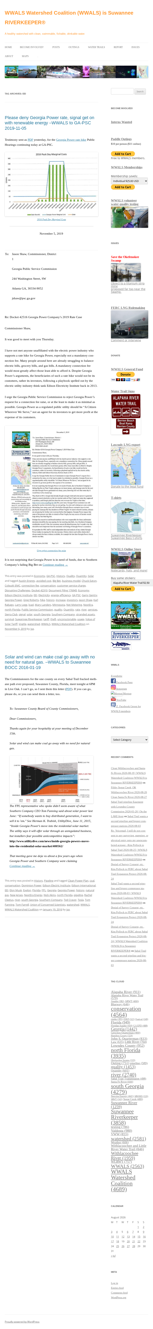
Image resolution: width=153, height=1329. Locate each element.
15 (138, 1236)
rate (77, 609)
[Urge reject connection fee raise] (51, 546)
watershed (33, 624)
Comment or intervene (126, 340)
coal (92, 880)
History (60, 576)
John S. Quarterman (129, 1039)
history (50, 600)
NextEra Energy (33, 895)
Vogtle (22, 624)
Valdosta (121, 1131)
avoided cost (43, 581)
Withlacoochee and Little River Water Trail (128, 1147)
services (92, 609)
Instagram (121, 688)
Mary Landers (43, 605)
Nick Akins (50, 895)
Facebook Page (124, 682)
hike (42, 600)
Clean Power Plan (78, 880)
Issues (135, 47)
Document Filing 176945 (63, 590)
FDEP (129, 1019)
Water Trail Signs (123, 391)
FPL (44, 890)
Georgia (51, 890)
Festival (141, 1019)
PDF (30, 139)
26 (123, 1246)
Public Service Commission (37, 609)
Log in (114, 1283)
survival (9, 619)
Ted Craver (70, 900)
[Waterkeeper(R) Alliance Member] (121, 648)
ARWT (132, 1001)
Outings (74, 47)
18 (117, 1241)
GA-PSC (50, 576)
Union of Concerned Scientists (48, 904)
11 (117, 1236)
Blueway (120, 1004)
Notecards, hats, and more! (129, 570)
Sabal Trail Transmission (128, 1078)
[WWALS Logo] (126, 628)
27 (128, 1246)
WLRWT (121, 1162)
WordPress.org (118, 1297)
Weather (120, 1142)
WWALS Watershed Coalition (68, 624)
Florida (36, 890)
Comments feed (119, 1292)
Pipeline (48, 880)
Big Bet (57, 581)
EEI (35, 595)
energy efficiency (61, 595)
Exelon (27, 890)
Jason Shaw (85, 600)
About (9, 56)
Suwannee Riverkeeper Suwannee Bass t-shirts (126, 536)
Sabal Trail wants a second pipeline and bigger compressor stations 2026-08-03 (129, 821)
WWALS (45, 624)
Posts (56, 47)
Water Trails (96, 47)
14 (133, 1236)
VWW (119, 1134)
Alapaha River (125, 992)
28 (133, 1246)
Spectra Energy (122, 1096)
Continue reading (55, 564)
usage (80, 619)
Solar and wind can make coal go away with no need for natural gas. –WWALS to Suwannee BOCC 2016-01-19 (50, 662)
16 (144, 1236)
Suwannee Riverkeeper (28, 619)
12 (123, 1236)
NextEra (88, 605)
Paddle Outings (121, 139)
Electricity (44, 595)
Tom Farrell (22, 904)
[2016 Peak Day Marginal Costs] (51, 215)
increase (61, 600)
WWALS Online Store (126, 549)
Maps (25, 56)
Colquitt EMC (12, 585)
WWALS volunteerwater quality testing (124, 202)
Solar (91, 576)
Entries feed (117, 1287)
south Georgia (42, 614)
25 (117, 1246)
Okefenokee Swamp (123, 1060)
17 (112, 1241)
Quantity (81, 576)
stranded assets (85, 614)
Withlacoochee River (124, 1155)
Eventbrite (116, 675)
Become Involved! (32, 47)
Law (117, 1042)
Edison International (84, 885)
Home (8, 47)
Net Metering (74, 605)
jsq (32, 629)
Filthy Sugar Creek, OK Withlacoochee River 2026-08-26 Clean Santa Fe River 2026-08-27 (129, 792)
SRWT (117, 1099)
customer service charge (71, 585)
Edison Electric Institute (18, 595)
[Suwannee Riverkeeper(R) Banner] (126, 639)
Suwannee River (124, 1104)
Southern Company (63, 614)
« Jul (113, 1256)
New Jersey (16, 895)
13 (128, 1236)
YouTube (121, 699)
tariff (46, 619)
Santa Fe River (122, 1081)
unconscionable (66, 619)
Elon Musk (16, 890)
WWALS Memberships (126, 167)
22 (138, 1241)
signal (22, 614)
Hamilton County (122, 1036)
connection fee (30, 585)
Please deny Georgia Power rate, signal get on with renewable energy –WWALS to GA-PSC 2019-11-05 (49, 123)
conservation (48, 585)
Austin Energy (27, 581)
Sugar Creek (133, 1099)
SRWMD (141, 1096)
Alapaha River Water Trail (127, 997)
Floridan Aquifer (121, 1025)
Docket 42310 (39, 590)
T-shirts (116, 497)
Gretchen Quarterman (125, 1032)
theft (53, 619)
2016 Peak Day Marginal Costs (51, 219)
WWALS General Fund (127, 369)
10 (112, 1236)
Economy (39, 576)
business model (71, 581)
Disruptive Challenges (17, 590)
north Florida (12, 609)
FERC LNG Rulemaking (128, 307)
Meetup (127, 693)
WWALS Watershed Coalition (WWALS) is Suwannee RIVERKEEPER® (69, 17)
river (84, 609)
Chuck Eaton (89, 581)
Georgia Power (13, 600)
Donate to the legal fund (127, 486)
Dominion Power (31, 885)
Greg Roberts (31, 600)
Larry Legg (21, 605)
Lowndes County (127, 1046)
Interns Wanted (121, 122)
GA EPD (140, 1025)
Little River (136, 1042)
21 (133, 1241)
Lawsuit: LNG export (125, 444)
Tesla (81, 900)
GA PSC (76, 595)
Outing (120, 1063)
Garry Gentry (89, 595)
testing (120, 1127)
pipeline (78, 895)
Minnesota (58, 605)
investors (72, 600)
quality (58, 609)
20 (128, 1241)
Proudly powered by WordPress (22, 1321)
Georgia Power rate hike (71, 139)
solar (29, 614)
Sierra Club (11, 614)
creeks (117, 1019)
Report (118, 47)
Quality (70, 576)
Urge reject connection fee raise (51, 550)
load (31, 605)
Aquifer (117, 1001)
